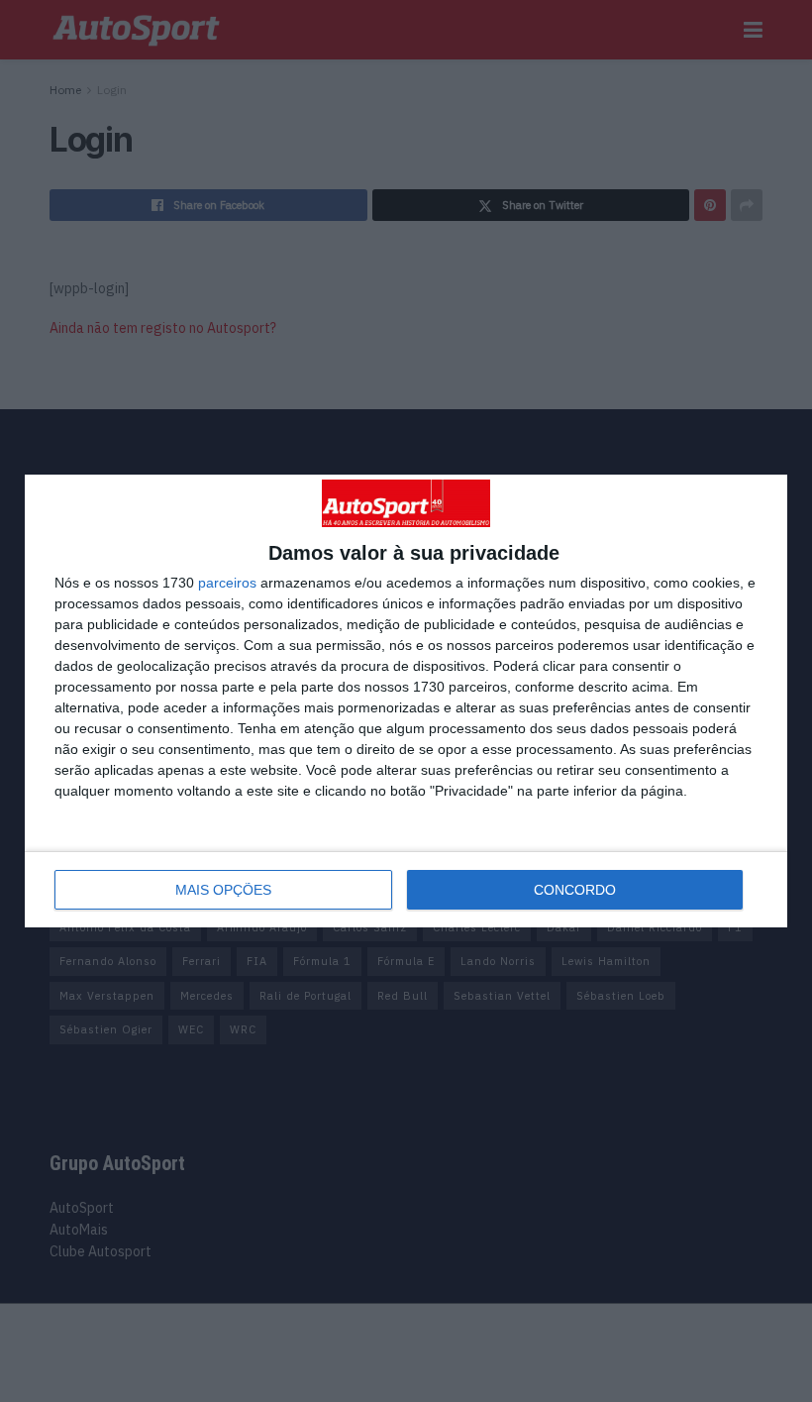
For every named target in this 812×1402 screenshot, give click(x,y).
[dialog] (406, 701)
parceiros (227, 583)
